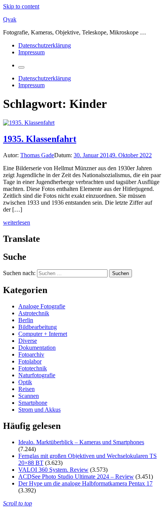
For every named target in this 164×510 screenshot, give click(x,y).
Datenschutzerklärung (44, 45)
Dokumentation (37, 347)
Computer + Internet (42, 334)
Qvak (9, 19)
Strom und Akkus (39, 409)
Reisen (26, 389)
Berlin (25, 320)
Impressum (31, 52)
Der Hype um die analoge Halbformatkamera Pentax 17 (85, 483)
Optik (25, 382)
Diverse (27, 340)
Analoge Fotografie (41, 306)
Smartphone (32, 402)
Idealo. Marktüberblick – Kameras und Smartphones (81, 442)
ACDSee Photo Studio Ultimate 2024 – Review (76, 476)
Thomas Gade (37, 155)
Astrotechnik (33, 313)
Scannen (28, 396)
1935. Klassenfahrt (39, 139)
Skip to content (21, 6)
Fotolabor (30, 361)
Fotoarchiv (31, 354)
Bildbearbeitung (37, 327)
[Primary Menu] (21, 67)
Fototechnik (32, 368)
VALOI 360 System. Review (53, 469)
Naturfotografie (36, 375)
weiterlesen (16, 222)
